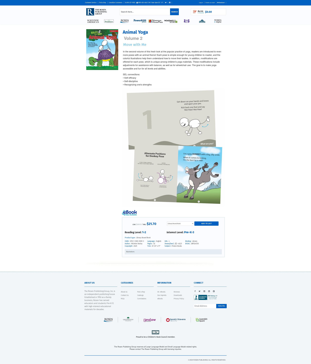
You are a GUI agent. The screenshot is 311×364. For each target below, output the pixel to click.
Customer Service (90, 2)
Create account (210, 2)
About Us (124, 292)
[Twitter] (199, 291)
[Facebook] (195, 291)
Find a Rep (102, 2)
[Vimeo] (213, 291)
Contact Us (125, 295)
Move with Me (134, 44)
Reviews (177, 292)
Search (174, 12)
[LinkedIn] (209, 291)
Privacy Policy (179, 299)
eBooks (160, 299)
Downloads (178, 295)
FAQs (123, 299)
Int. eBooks (161, 292)
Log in (201, 2)
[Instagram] (204, 291)
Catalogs (140, 295)
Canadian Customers (115, 2)
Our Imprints (161, 295)
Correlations (141, 299)
